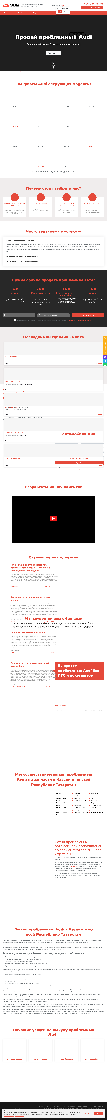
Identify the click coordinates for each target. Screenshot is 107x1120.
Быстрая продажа (92, 7)
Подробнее (88, 1113)
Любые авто (23, 13)
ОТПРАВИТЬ (88, 315)
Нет (65, 11)
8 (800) (93, 4)
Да (60, 11)
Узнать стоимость (88, 752)
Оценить (79, 463)
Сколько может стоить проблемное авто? (23, 261)
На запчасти (50, 13)
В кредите (37, 13)
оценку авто (73, 866)
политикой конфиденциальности (80, 320)
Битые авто (8, 13)
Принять (98, 1113)
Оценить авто (53, 53)
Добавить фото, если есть (79, 458)
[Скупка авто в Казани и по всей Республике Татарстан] (11, 5)
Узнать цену (88, 907)
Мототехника (82, 13)
